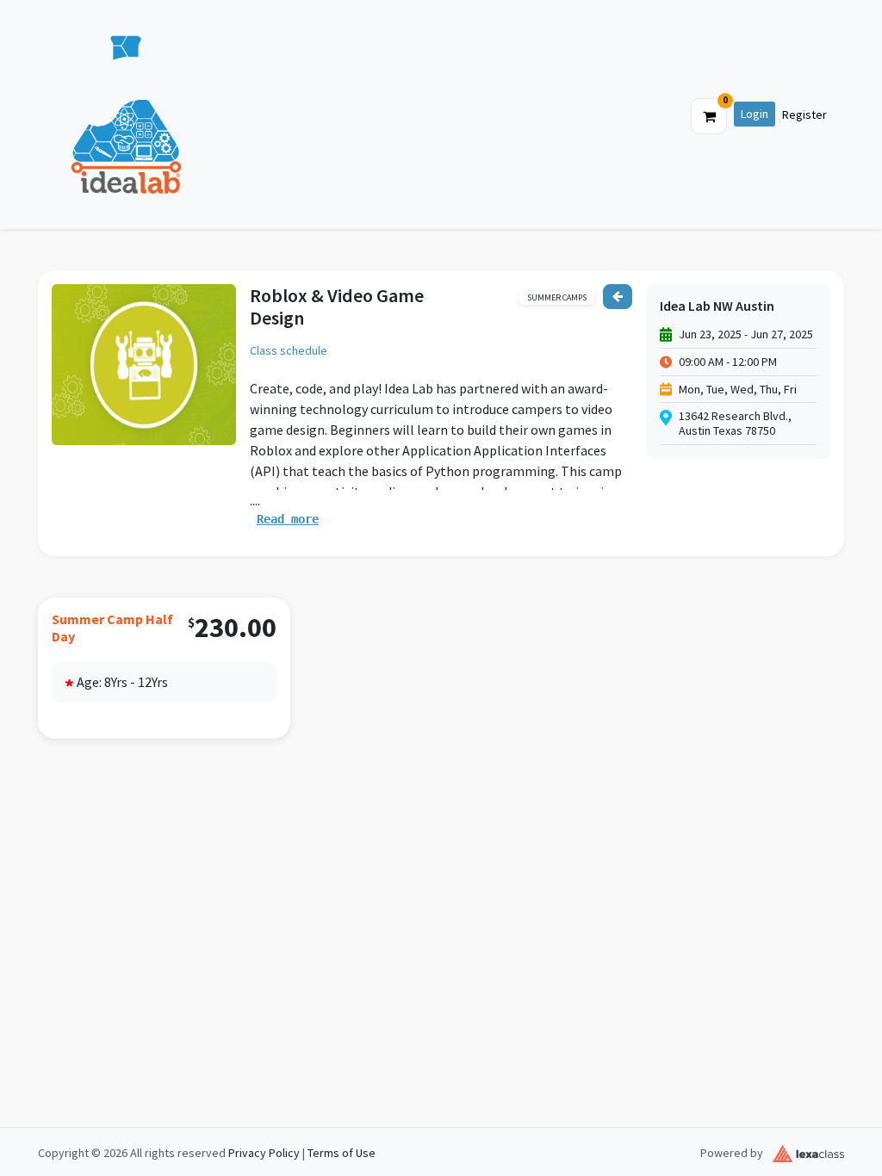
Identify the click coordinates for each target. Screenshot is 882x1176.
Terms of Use (341, 1153)
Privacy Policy (264, 1153)
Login (754, 113)
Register (804, 114)
